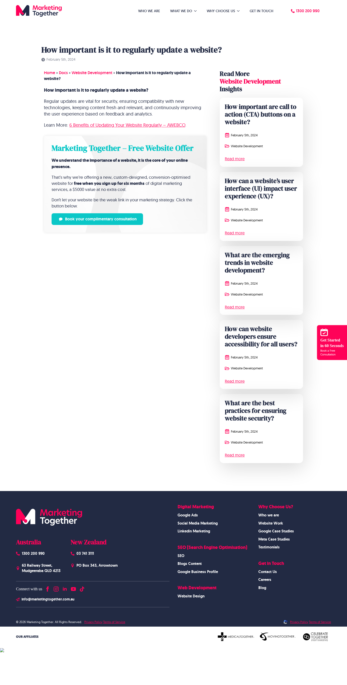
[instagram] (56, 588)
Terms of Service (114, 622)
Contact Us (267, 571)
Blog (262, 587)
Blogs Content (190, 563)
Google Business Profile (198, 571)
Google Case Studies (276, 531)
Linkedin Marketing (194, 531)
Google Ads (188, 515)
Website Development (92, 72)
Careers (264, 579)
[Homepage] (39, 11)
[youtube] (73, 588)
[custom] (82, 588)
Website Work (270, 523)
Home (49, 72)
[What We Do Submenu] (197, 11)
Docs (63, 72)
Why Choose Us (221, 11)
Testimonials (269, 547)
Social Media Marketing (198, 523)
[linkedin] (65, 588)
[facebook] (47, 588)
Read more (235, 158)
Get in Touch (261, 11)
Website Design (191, 596)
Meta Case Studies (274, 539)
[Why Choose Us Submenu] (240, 11)
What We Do (181, 11)
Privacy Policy (93, 622)
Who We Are (149, 11)
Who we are (268, 515)
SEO (181, 555)
